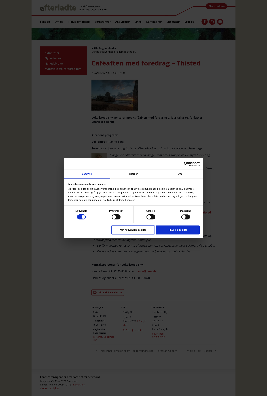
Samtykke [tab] (87, 173)
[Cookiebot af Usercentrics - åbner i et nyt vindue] (186, 163)
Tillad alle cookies (177, 229)
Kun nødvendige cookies (133, 229)
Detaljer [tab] (133, 173)
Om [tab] (180, 173)
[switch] (116, 217)
